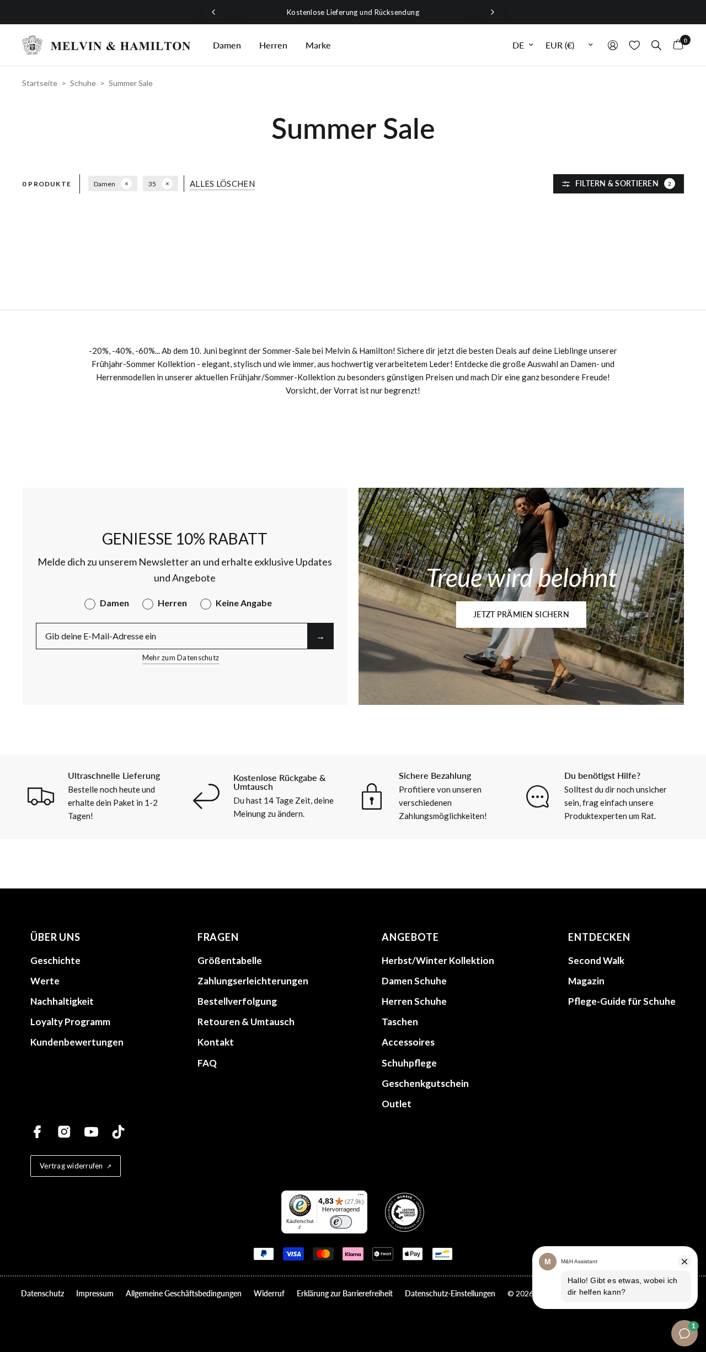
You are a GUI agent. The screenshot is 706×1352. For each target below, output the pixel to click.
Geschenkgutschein (425, 1083)
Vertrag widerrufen (71, 1165)
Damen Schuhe (414, 981)
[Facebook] (37, 1132)
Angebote (410, 937)
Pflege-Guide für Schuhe (622, 1001)
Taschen (400, 1021)
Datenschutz (42, 1293)
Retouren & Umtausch (246, 1021)
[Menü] (360, 1197)
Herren (273, 45)
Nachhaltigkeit (62, 1001)
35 (152, 184)
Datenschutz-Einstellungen (450, 1293)
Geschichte (55, 960)
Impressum (95, 1293)
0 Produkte (46, 184)
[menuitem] (227, 45)
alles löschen (222, 183)
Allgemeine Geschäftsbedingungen (184, 1293)
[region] (353, 12)
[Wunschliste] (634, 45)
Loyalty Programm (70, 1021)
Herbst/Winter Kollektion (438, 960)
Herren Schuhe (414, 1001)
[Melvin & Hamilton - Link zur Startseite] (106, 45)
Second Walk (596, 960)
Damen (227, 45)
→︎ (320, 636)
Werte (45, 981)
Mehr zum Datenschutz (180, 657)
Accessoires (408, 1042)
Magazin (586, 981)
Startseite (39, 83)
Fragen (218, 937)
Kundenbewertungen (77, 1042)
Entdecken (599, 937)
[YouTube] (91, 1132)
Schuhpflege (409, 1063)
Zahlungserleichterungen (252, 981)
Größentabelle (229, 960)
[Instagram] (64, 1132)
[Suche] (656, 45)
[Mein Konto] (612, 45)
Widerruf (269, 1293)
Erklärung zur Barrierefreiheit (345, 1293)
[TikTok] (118, 1132)
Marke (318, 45)
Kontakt (215, 1042)
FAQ (207, 1063)
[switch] (341, 1222)
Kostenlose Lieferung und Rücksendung (353, 12)
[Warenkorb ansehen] (675, 45)
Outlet (396, 1103)
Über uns (55, 937)
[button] (521, 614)
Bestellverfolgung (237, 1001)
